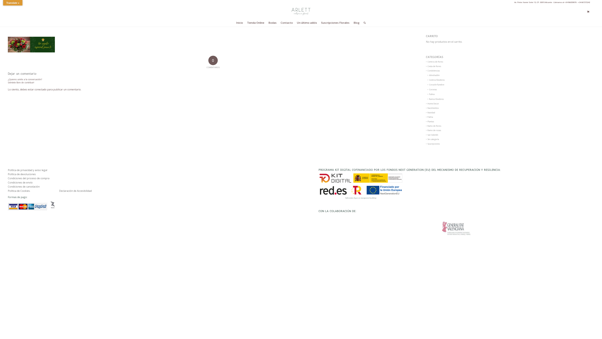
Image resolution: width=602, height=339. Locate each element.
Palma (432, 94)
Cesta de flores (434, 66)
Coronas (433, 89)
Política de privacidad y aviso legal (27, 170)
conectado (40, 89)
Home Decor (433, 103)
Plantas (431, 121)
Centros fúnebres (437, 80)
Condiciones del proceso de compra (28, 178)
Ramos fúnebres (436, 99)
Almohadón (434, 75)
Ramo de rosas (434, 130)
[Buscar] (364, 23)
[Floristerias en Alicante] (301, 12)
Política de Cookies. (19, 191)
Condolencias (434, 70)
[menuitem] (239, 23)
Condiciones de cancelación (24, 186)
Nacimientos (433, 108)
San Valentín (433, 135)
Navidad (431, 112)
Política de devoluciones (22, 174)
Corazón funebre (436, 84)
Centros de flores (435, 61)
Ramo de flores (434, 126)
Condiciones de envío (20, 182)
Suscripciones (434, 144)
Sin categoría (433, 139)
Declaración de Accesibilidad (75, 191)
